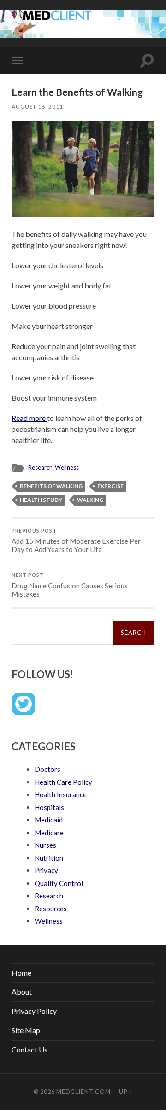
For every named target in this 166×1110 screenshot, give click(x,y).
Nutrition (49, 858)
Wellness (67, 467)
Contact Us (29, 1049)
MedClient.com (83, 1091)
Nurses (45, 845)
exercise (110, 486)
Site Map (26, 1030)
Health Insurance (61, 794)
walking (90, 499)
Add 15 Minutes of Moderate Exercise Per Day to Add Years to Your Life (76, 541)
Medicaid (49, 820)
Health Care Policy (63, 782)
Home (21, 972)
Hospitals (49, 807)
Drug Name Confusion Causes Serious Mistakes (70, 585)
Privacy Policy (34, 1010)
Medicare (49, 832)
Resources (51, 908)
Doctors (47, 769)
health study (41, 499)
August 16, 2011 (37, 106)
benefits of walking (51, 486)
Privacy (46, 870)
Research (40, 467)
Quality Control (59, 883)
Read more (29, 418)
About (22, 991)
